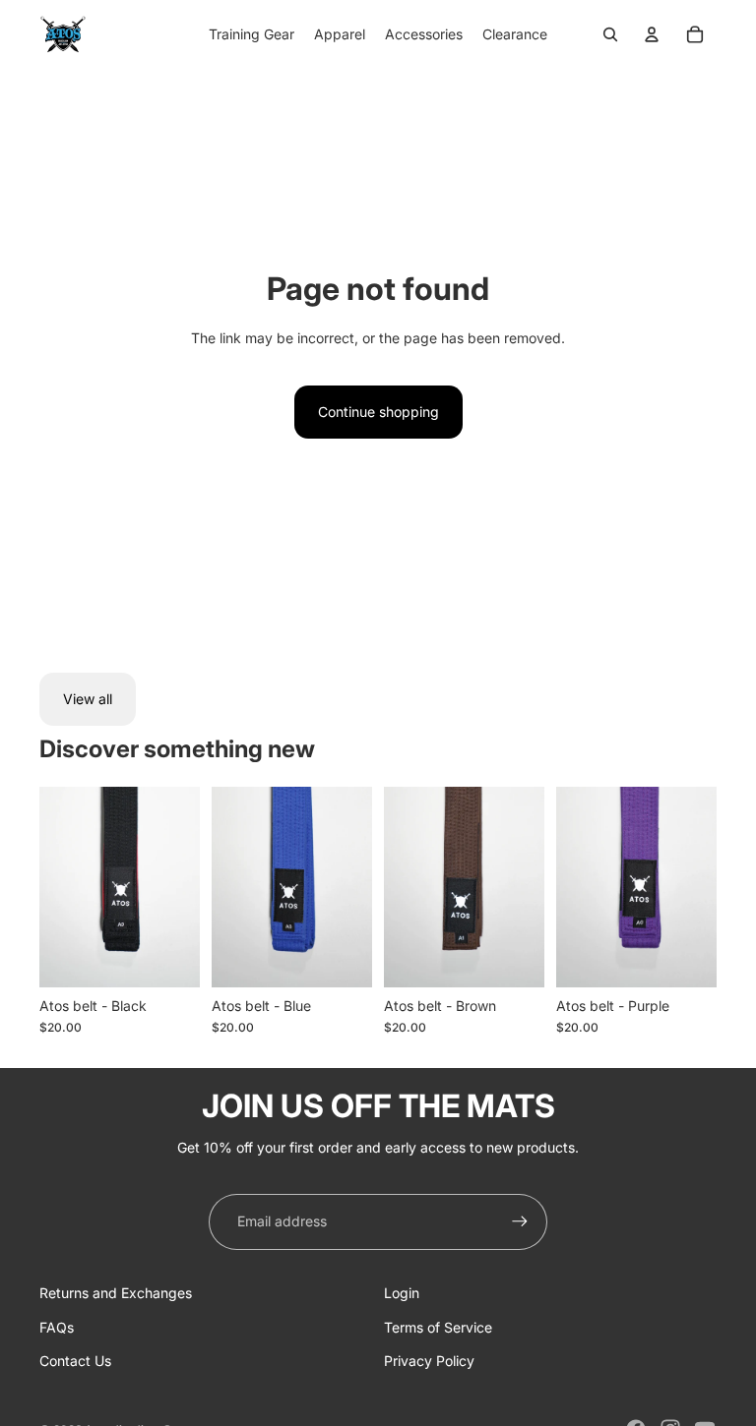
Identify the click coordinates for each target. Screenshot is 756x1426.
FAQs (56, 1327)
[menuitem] (251, 34)
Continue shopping (378, 411)
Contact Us (75, 1360)
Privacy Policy (429, 1360)
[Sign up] (519, 1221)
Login (401, 1292)
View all (87, 698)
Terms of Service (438, 1327)
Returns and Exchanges (115, 1292)
